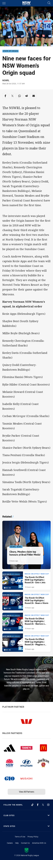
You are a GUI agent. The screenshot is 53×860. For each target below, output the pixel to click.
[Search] (49, 3)
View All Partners (26, 791)
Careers (10, 843)
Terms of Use (20, 836)
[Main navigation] (4, 3)
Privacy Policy (33, 836)
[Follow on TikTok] (32, 804)
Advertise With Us (39, 843)
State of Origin (10, 51)
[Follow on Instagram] (48, 804)
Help (17, 843)
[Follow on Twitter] (43, 804)
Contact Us (25, 843)
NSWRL (5, 80)
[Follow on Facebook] (38, 804)
